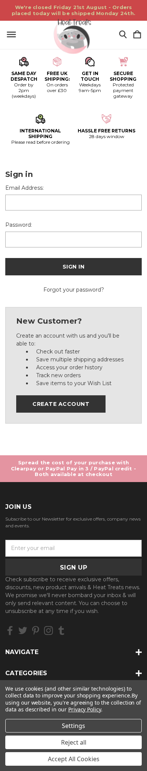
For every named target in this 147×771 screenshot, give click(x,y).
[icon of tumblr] (61, 630)
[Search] (123, 35)
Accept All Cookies (74, 759)
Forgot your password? (73, 289)
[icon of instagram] (48, 630)
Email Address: (24, 187)
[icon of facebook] (10, 630)
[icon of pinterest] (35, 630)
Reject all (73, 742)
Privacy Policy (84, 709)
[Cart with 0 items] (137, 35)
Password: (18, 224)
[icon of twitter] (23, 630)
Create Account (60, 404)
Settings (73, 726)
